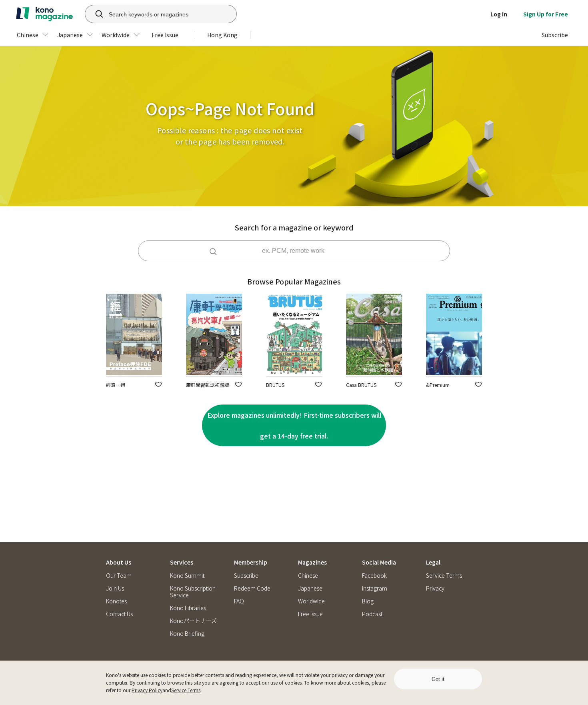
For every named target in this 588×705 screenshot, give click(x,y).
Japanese (310, 588)
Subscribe (246, 575)
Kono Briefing (187, 633)
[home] (44, 14)
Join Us (115, 588)
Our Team (119, 575)
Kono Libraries (188, 608)
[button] (158, 384)
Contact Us (119, 614)
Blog (368, 601)
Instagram (374, 588)
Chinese (308, 575)
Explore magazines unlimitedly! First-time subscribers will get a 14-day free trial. (294, 425)
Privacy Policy (147, 690)
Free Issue (310, 614)
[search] (95, 14)
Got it (438, 679)
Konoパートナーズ (193, 620)
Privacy (435, 588)
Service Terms (185, 690)
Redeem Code (252, 588)
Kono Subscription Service (193, 592)
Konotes (116, 601)
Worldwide (311, 601)
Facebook (374, 575)
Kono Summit (187, 575)
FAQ (239, 601)
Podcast (372, 614)
